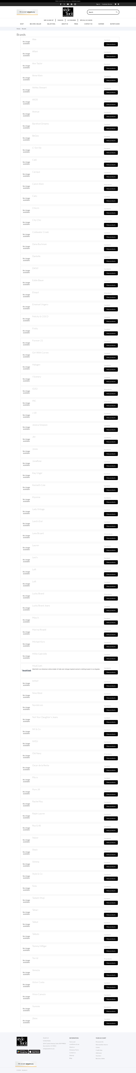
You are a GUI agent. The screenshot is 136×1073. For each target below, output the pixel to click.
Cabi (34, 159)
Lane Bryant (38, 533)
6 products (107, 52)
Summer (101, 24)
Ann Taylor (37, 63)
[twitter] (64, 4)
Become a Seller (35, 24)
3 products (107, 76)
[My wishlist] (115, 4)
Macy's (35, 617)
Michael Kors (38, 641)
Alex (34, 39)
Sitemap (71, 1055)
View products (111, 44)
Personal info (99, 1042)
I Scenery (36, 376)
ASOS (35, 99)
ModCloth (37, 665)
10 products (108, 594)
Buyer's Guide (115, 24)
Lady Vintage (38, 509)
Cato (34, 196)
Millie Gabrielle (39, 653)
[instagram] (75, 4)
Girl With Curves (40, 352)
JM (33, 436)
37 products (108, 754)
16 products (108, 401)
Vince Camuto (39, 994)
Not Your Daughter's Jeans (45, 717)
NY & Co (36, 729)
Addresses (99, 1053)
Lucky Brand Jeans (41, 605)
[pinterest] (71, 4)
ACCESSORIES (71, 20)
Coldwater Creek (40, 232)
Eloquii (35, 292)
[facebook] (61, 4)
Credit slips (99, 1050)
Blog (70, 1058)
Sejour (35, 837)
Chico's (35, 208)
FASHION (60, 20)
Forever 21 (37, 340)
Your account (101, 1038)
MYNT (35, 681)
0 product (107, 64)
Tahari (35, 910)
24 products (108, 293)
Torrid (35, 958)
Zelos (34, 1018)
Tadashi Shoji (38, 897)
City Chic (36, 220)
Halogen (36, 364)
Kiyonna (36, 497)
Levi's (35, 557)
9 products (107, 706)
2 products (107, 88)
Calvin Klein (38, 183)
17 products (108, 221)
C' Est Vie (36, 147)
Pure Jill (36, 789)
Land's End (37, 521)
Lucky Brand (38, 593)
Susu (34, 885)
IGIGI (35, 388)
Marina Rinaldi (39, 629)
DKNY (35, 268)
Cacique (36, 171)
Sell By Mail (51, 24)
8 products (107, 449)
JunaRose (36, 461)
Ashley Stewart (39, 87)
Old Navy (36, 753)
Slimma (35, 861)
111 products (108, 534)
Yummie (36, 1006)
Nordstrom (37, 705)
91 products (108, 959)
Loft (34, 569)
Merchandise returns (102, 1044)
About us (65, 24)
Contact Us (88, 24)
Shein (35, 849)
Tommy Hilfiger (39, 946)
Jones (35, 449)
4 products (107, 112)
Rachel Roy (37, 801)
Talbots (35, 934)
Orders (98, 1047)
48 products (108, 389)
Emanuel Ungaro (40, 304)
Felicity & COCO (40, 316)
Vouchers (98, 1056)
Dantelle (36, 256)
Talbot (35, 922)
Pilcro (35, 777)
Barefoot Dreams (40, 123)
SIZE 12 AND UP (48, 20)
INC (34, 400)
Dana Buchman (39, 244)
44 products (108, 184)
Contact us (72, 1052)
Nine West (37, 693)
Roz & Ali (36, 825)
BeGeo (35, 135)
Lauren (35, 545)
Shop (22, 24)
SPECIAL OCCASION (86, 20)
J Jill (34, 412)
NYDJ (35, 741)
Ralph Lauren (38, 813)
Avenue (35, 111)
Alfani (35, 51)
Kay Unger (37, 473)
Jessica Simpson (39, 424)
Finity (35, 328)
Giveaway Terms (74, 1050)
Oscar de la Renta (40, 765)
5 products (107, 172)
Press (76, 24)
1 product (107, 40)
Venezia (36, 970)
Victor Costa (38, 982)
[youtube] (68, 4)
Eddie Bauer (38, 280)
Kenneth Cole (38, 485)
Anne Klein (37, 75)
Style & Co (37, 873)
